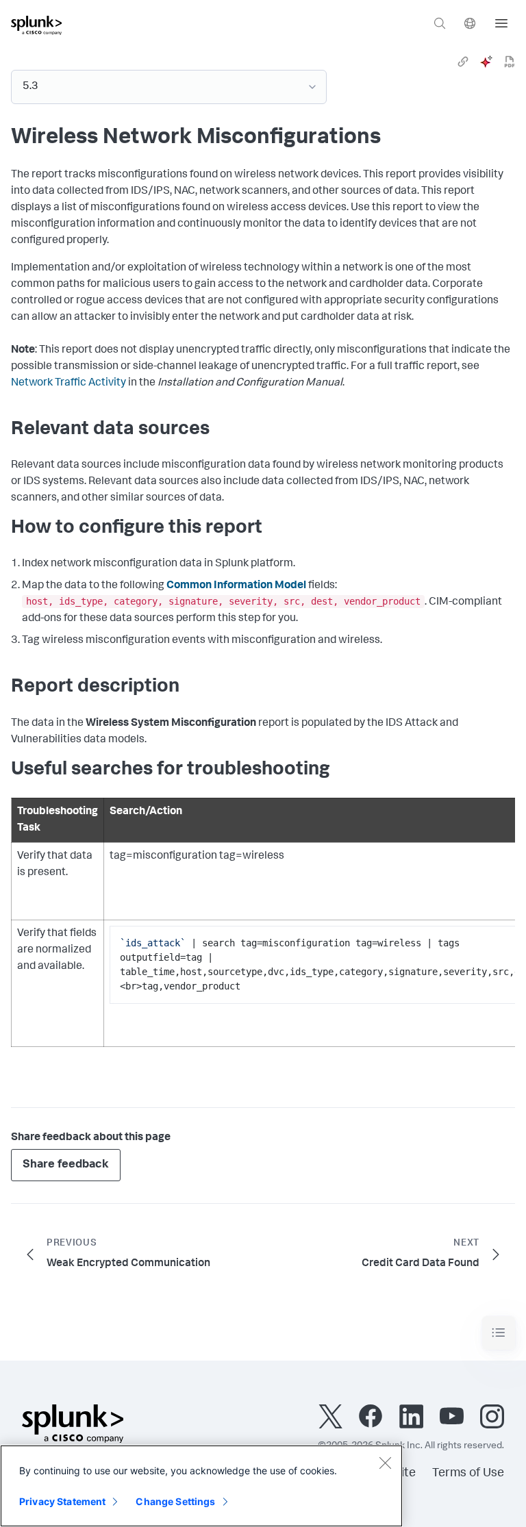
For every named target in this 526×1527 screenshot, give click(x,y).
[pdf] (509, 61)
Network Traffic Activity (68, 383)
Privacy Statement (62, 1501)
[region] (201, 1486)
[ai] (486, 61)
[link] (463, 61)
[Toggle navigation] (498, 1333)
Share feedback (66, 1165)
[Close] (385, 1462)
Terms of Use (468, 1473)
